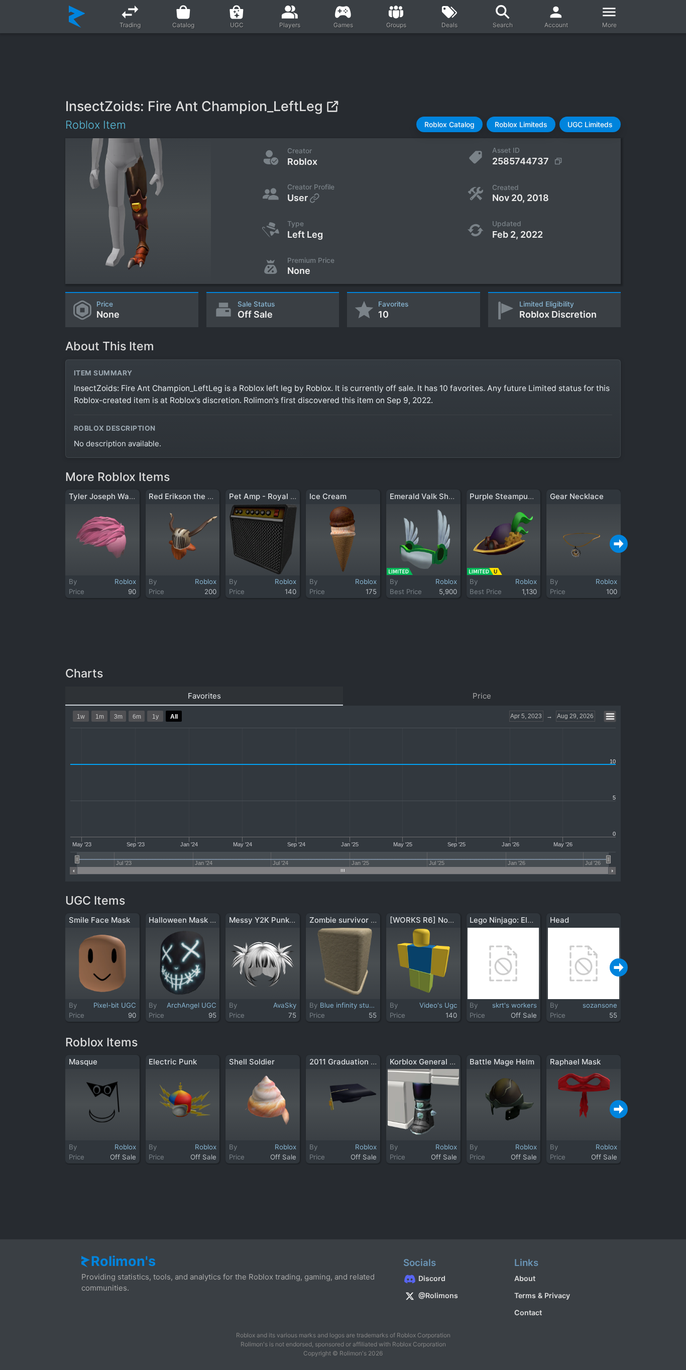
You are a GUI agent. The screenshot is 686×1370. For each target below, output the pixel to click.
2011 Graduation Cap (347, 1061)
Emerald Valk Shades (428, 496)
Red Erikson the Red (185, 496)
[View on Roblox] (332, 106)
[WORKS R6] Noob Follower (440, 920)
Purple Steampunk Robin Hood (525, 496)
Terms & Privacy (542, 1295)
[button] (449, 124)
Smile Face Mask (99, 920)
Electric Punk (173, 1061)
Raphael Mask (575, 1061)
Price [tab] (482, 696)
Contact (528, 1312)
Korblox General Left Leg (434, 1061)
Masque (83, 1061)
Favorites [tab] (204, 696)
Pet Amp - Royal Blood (270, 496)
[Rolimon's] (77, 17)
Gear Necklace (577, 496)
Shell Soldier (252, 1061)
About (524, 1278)
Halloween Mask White (190, 920)
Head (559, 920)
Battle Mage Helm (502, 1061)
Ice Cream (328, 496)
